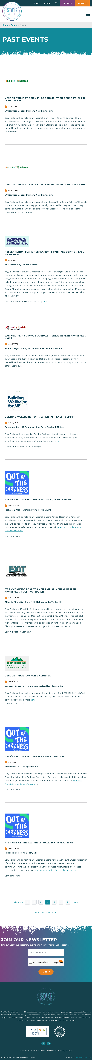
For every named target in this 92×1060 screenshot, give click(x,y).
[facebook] (43, 1043)
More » (75, 902)
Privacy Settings (66, 1050)
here (45, 301)
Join (44, 971)
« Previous (18, 902)
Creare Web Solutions (83, 1057)
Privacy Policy (25, 1050)
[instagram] (49, 1043)
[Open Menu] (88, 14)
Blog (36, 3)
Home (5, 25)
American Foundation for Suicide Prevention (54, 870)
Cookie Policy (52, 1050)
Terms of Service (39, 1050)
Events (14, 25)
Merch (47, 3)
